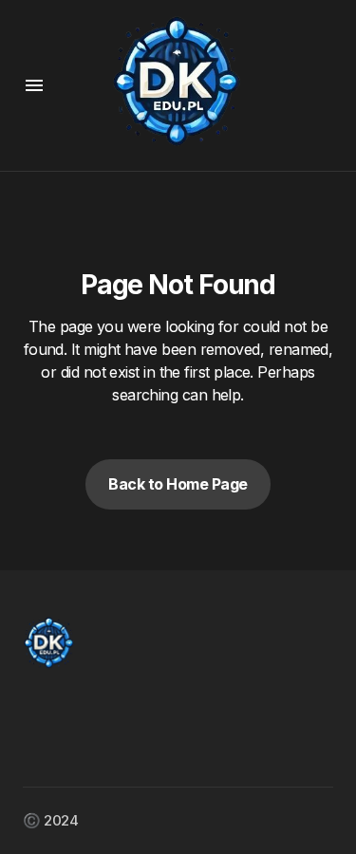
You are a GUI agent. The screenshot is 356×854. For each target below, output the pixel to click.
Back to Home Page (178, 483)
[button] (34, 85)
